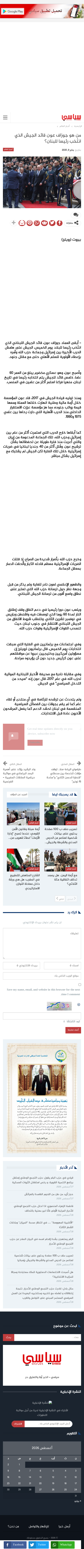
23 (8, 1483)
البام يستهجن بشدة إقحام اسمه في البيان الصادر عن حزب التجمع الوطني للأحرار (41, 1241)
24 (75, 1490)
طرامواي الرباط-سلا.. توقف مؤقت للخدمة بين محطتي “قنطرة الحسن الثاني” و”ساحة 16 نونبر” (63, 775)
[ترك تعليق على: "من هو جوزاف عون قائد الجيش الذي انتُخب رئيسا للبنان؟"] (76, 215)
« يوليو (77, 1501)
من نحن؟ (13, 1526)
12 (53, 1477)
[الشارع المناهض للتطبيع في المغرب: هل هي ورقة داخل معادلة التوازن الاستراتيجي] (23, 860)
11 (65, 1477)
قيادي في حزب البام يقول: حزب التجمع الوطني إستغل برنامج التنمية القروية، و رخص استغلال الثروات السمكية (42, 1180)
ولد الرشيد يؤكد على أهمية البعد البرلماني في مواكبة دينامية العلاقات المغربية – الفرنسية (19, 775)
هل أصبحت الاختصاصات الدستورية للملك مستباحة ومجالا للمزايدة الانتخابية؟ (42, 1274)
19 (53, 1483)
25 (65, 1490)
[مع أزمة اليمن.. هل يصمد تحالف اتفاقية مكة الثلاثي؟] (60, 860)
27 (40, 1490)
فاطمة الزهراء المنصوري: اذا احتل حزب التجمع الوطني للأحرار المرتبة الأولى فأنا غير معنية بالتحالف (43, 1208)
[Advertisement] (42, 64)
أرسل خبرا (64, 1526)
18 (65, 1483)
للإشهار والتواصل (39, 1526)
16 (8, 1477)
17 (76, 1483)
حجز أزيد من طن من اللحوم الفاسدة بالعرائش (48, 1194)
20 (40, 1483)
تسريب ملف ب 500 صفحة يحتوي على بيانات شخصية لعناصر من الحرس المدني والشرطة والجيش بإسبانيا (43, 1258)
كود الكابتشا (73, 1021)
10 (76, 1477)
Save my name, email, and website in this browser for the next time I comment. (43, 992)
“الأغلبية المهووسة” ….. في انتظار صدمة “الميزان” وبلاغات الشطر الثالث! (41, 1225)
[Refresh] (79, 1004)
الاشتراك (18, 1424)
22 (19, 1483)
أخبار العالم (8, 149)
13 (40, 1477)
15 (19, 1477)
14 (30, 1477)
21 (30, 1483)
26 (53, 1490)
